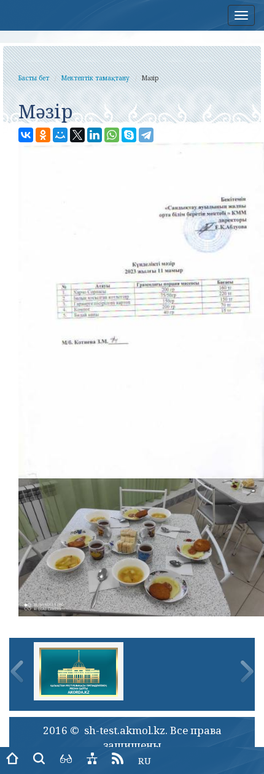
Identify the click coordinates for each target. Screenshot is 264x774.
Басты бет (33, 78)
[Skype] (129, 135)
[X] (77, 135)
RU (144, 760)
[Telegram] (146, 135)
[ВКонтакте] (25, 135)
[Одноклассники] (43, 135)
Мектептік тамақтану (95, 78)
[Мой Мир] (60, 135)
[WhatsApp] (111, 135)
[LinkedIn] (94, 135)
